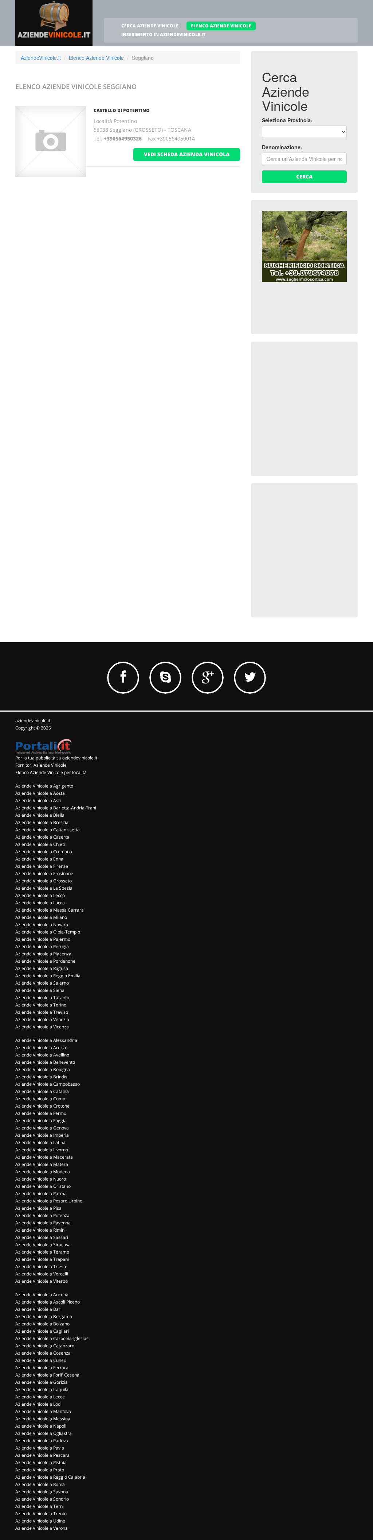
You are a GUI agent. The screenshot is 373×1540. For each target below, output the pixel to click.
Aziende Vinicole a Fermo (40, 1113)
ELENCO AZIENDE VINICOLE (221, 26)
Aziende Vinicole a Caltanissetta (47, 830)
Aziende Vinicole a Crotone (42, 1106)
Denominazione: (282, 147)
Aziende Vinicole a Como (40, 1099)
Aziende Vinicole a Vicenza (42, 1027)
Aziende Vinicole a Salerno (42, 983)
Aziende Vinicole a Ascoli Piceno (47, 1302)
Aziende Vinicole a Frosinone (44, 873)
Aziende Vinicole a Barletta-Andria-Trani (55, 808)
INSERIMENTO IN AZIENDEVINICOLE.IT (163, 34)
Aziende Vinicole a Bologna (42, 1069)
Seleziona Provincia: (287, 120)
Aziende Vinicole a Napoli (40, 1426)
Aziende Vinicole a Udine (40, 1521)
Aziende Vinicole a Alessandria (46, 1040)
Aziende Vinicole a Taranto (42, 997)
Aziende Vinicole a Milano (41, 917)
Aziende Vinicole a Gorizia (41, 1382)
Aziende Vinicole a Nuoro (40, 1179)
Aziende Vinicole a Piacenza (43, 954)
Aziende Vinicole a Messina (42, 1419)
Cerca (304, 176)
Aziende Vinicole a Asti (38, 800)
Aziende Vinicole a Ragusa (41, 968)
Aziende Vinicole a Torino (40, 1005)
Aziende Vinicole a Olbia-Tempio (47, 932)
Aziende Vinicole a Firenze (41, 866)
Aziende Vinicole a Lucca (40, 903)
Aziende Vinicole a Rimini (40, 1230)
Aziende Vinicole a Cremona (43, 851)
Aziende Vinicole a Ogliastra (43, 1433)
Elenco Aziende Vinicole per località (51, 772)
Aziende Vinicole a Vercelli (41, 1274)
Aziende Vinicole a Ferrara (41, 1367)
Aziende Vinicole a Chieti (40, 844)
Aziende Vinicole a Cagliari (42, 1331)
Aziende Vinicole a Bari (38, 1309)
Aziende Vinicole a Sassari (41, 1237)
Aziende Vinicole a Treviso (41, 1012)
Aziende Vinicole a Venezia (42, 1019)
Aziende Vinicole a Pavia (39, 1448)
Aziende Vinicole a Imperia (42, 1135)
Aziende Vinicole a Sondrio (42, 1499)
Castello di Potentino (122, 110)
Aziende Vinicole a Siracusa (43, 1244)
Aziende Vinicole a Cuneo (40, 1360)
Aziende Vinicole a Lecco (40, 895)
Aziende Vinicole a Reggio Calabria (50, 1477)
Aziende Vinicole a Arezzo (41, 1047)
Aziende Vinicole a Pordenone (45, 961)
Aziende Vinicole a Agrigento (44, 786)
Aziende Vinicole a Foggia (41, 1120)
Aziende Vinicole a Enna (39, 859)
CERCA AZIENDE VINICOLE (149, 26)
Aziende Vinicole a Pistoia (41, 1462)
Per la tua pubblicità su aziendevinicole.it (56, 758)
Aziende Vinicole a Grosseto (43, 881)
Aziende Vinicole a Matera (41, 1164)
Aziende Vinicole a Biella (39, 815)
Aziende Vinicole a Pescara (42, 1455)
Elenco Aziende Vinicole (96, 57)
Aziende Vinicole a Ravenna (43, 1223)
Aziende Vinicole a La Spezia (43, 888)
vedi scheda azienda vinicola (186, 154)
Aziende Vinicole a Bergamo (43, 1316)
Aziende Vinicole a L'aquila (41, 1389)
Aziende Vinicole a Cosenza (43, 1353)
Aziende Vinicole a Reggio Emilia (48, 976)
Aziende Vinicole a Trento (41, 1513)
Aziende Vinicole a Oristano (43, 1186)
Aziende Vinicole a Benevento (45, 1062)
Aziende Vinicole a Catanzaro (44, 1346)
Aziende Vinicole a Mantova (43, 1411)
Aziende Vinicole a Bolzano (42, 1324)
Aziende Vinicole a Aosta (40, 793)
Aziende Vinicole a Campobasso (47, 1084)
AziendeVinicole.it (41, 57)
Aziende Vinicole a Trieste (41, 1266)
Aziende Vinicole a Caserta (42, 837)
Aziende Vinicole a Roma (40, 1484)
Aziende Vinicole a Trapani (42, 1259)
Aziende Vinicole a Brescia (41, 822)
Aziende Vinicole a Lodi (38, 1404)
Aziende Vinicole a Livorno (41, 1150)
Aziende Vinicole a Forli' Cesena (47, 1375)
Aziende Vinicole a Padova (41, 1440)
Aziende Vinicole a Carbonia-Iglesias (52, 1338)
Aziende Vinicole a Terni (39, 1506)
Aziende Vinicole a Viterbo (41, 1281)
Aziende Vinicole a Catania (42, 1091)
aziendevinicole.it (32, 720)
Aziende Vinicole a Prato (39, 1470)
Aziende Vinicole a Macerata (44, 1157)
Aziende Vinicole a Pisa (38, 1208)
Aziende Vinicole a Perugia (42, 946)
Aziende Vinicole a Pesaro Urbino (48, 1201)
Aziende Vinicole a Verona (41, 1528)
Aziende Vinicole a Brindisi (41, 1077)
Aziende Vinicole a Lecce (40, 1397)
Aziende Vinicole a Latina (40, 1142)
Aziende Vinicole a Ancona (41, 1294)
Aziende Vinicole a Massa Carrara (49, 910)
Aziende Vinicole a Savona (41, 1492)
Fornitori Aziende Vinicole (41, 765)
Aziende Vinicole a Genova (42, 1128)
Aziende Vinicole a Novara (41, 924)
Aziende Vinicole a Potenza (42, 1215)
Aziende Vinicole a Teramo (42, 1252)
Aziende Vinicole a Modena (42, 1172)
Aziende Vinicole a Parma (41, 1193)
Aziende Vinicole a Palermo (42, 939)
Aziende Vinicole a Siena (39, 990)
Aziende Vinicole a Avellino (42, 1055)
